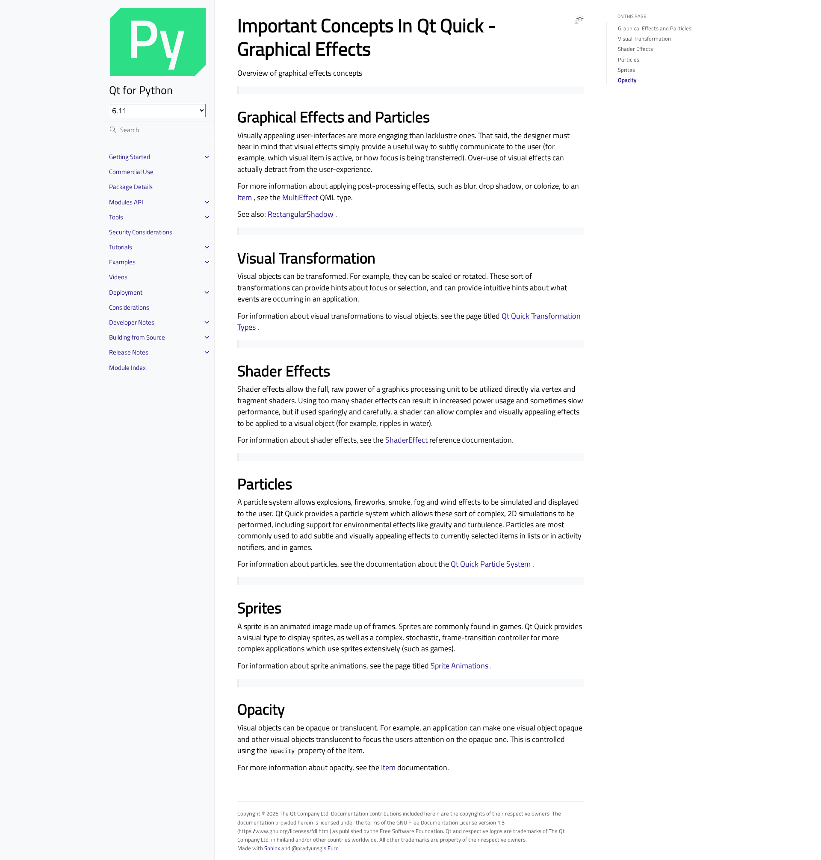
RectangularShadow (301, 214)
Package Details (131, 187)
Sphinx (272, 848)
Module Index (127, 367)
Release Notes (128, 352)
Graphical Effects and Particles (654, 28)
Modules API (126, 202)
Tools (116, 217)
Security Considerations (140, 232)
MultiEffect (300, 197)
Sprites (626, 69)
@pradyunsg (307, 848)
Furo (333, 848)
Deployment (125, 292)
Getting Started (129, 157)
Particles (628, 59)
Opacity (627, 80)
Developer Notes (131, 322)
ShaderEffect (406, 440)
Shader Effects (635, 48)
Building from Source (137, 337)
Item (244, 197)
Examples (122, 262)
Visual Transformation (644, 38)
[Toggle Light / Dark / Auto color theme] (579, 19)
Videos (118, 277)
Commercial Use (131, 172)
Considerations (129, 307)
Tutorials (120, 247)
